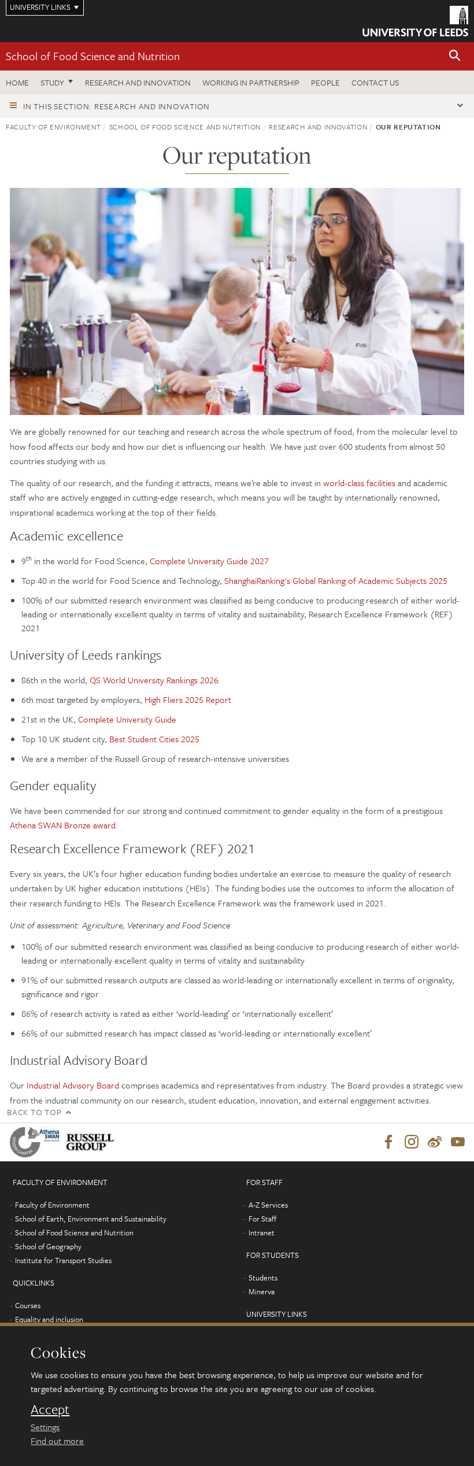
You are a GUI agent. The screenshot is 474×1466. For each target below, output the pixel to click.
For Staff (262, 1218)
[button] (455, 56)
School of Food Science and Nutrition (93, 56)
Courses (27, 1305)
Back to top (34, 1112)
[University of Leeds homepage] (415, 21)
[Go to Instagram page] (412, 1142)
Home (17, 82)
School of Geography (48, 1246)
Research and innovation (138, 82)
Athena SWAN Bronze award (63, 825)
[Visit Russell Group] (92, 1142)
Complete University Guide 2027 (209, 560)
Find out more (57, 1440)
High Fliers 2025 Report (188, 699)
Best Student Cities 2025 (154, 738)
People (325, 82)
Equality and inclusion (49, 1319)
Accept (50, 1409)
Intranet (262, 1232)
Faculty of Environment (53, 126)
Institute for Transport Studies (63, 1260)
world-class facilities (360, 482)
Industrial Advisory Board (73, 1085)
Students (263, 1277)
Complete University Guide (127, 719)
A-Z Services (268, 1204)
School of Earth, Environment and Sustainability (90, 1218)
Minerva (262, 1291)
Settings (45, 1426)
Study (52, 82)
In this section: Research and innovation (116, 106)
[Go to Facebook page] (388, 1142)
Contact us (375, 82)
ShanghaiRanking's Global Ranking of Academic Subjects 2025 (335, 580)
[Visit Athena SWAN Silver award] (37, 1142)
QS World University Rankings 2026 (154, 679)
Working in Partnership (250, 82)
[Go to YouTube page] (458, 1142)
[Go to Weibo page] (435, 1142)
